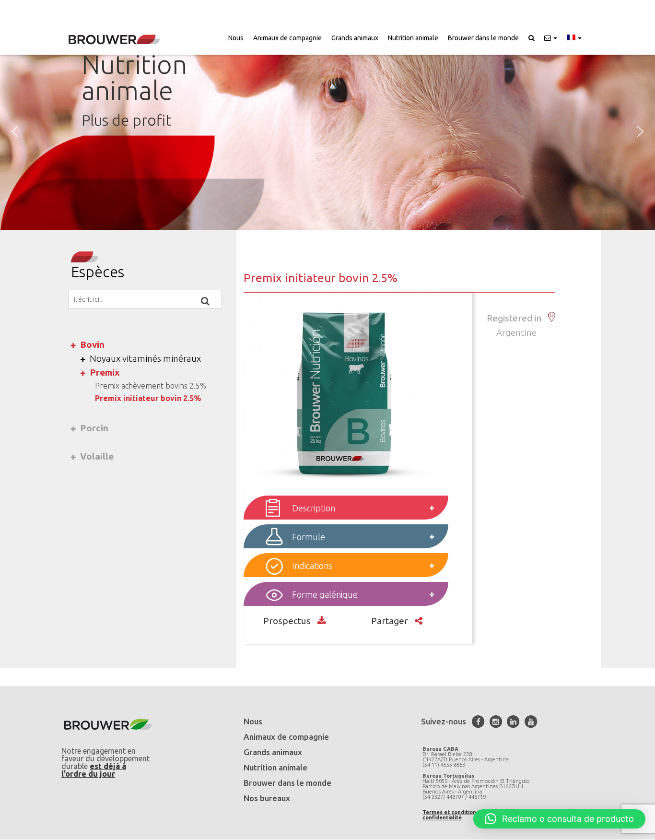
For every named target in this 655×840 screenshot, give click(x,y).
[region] (327, 131)
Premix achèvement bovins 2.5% (150, 385)
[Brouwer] (114, 40)
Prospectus (288, 620)
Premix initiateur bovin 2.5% (148, 398)
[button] (550, 38)
